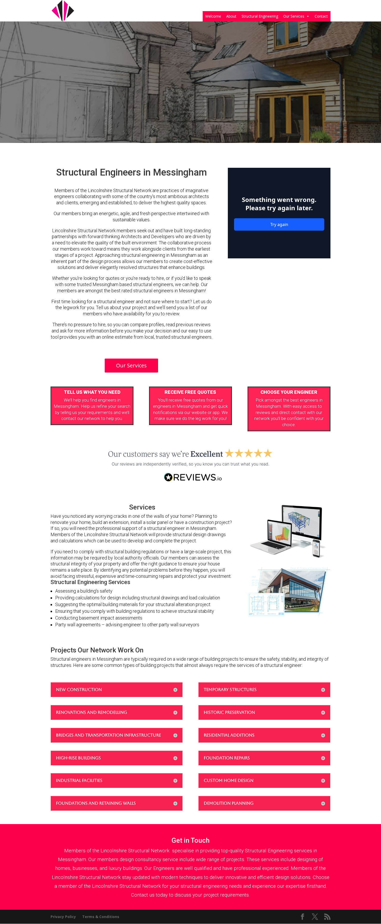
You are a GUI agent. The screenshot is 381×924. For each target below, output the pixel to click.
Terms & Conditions (100, 916)
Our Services (293, 16)
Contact (321, 16)
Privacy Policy (63, 916)
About (231, 16)
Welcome (213, 16)
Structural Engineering (260, 16)
